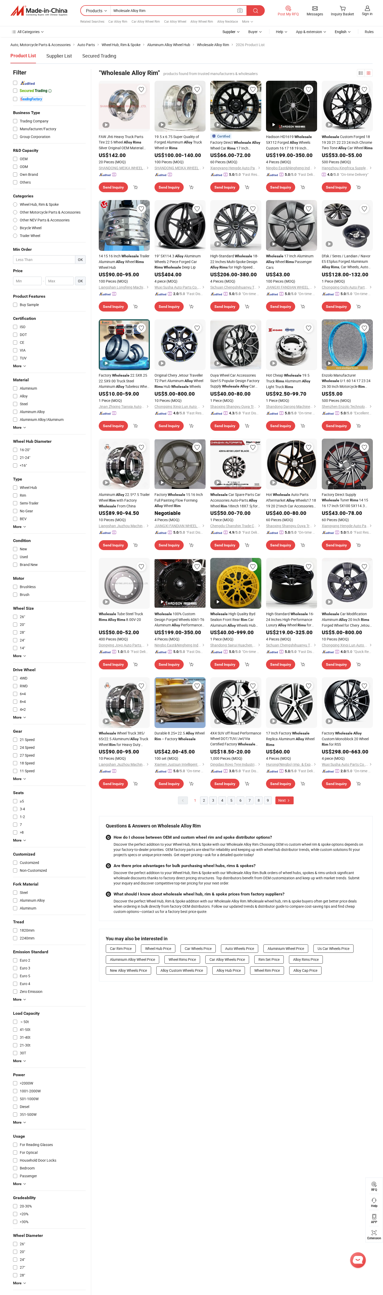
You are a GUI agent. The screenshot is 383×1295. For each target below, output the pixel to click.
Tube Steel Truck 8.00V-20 (121, 616)
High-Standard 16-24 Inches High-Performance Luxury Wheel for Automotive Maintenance (290, 619)
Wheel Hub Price (158, 948)
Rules (369, 31)
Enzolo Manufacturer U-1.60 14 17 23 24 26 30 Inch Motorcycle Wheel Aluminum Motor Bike (346, 381)
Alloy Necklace (227, 21)
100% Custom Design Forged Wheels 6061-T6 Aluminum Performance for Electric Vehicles (179, 619)
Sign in (367, 13)
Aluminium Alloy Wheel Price (132, 959)
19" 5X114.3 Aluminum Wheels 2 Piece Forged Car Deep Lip (178, 261)
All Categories (28, 31)
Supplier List (59, 56)
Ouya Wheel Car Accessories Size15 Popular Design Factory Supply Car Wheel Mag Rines (235, 381)
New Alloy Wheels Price (128, 970)
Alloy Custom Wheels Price (181, 970)
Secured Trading (99, 56)
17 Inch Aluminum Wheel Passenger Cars (289, 261)
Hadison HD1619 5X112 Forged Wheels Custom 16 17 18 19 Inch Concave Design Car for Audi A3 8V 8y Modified (289, 142)
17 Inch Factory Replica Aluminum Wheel (290, 739)
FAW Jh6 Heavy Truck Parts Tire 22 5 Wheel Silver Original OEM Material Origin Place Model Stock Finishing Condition (121, 142)
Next (282, 800)
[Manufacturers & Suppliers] (38, 10)
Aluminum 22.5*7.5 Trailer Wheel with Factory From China (124, 500)
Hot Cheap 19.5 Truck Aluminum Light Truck (288, 381)
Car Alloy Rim (117, 21)
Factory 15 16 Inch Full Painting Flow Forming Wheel (179, 500)
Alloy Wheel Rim (201, 21)
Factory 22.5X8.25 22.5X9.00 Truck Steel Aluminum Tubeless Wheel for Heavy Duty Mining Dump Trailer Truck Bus (124, 381)
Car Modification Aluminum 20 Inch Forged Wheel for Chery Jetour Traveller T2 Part (346, 619)
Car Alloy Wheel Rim (146, 21)
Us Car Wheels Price (333, 948)
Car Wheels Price (198, 948)
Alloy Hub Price (229, 970)
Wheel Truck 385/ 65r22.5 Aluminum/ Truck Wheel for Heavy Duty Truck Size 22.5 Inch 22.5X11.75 (123, 739)
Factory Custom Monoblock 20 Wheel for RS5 (345, 739)
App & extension (309, 31)
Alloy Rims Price (306, 959)
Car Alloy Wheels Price (227, 959)
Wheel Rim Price (267, 970)
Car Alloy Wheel (175, 21)
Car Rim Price (121, 948)
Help (279, 31)
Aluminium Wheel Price (286, 948)
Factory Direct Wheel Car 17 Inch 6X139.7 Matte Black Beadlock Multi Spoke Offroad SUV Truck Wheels (235, 145)
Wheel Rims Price (182, 959)
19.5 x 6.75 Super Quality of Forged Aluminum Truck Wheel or (178, 142)
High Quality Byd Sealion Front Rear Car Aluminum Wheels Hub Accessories (233, 619)
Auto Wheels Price (239, 948)
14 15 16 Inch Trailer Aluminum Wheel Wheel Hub (124, 261)
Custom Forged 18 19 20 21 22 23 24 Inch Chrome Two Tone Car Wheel (347, 142)
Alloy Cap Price (305, 970)
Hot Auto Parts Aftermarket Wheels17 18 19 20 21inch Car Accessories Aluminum (291, 500)
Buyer (253, 31)
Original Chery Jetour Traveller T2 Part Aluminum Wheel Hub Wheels (179, 381)
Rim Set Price (269, 959)
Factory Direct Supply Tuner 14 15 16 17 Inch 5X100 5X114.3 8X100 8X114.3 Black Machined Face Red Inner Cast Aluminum (346, 500)
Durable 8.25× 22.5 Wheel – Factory (180, 736)
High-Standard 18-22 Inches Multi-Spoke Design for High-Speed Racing (234, 261)
